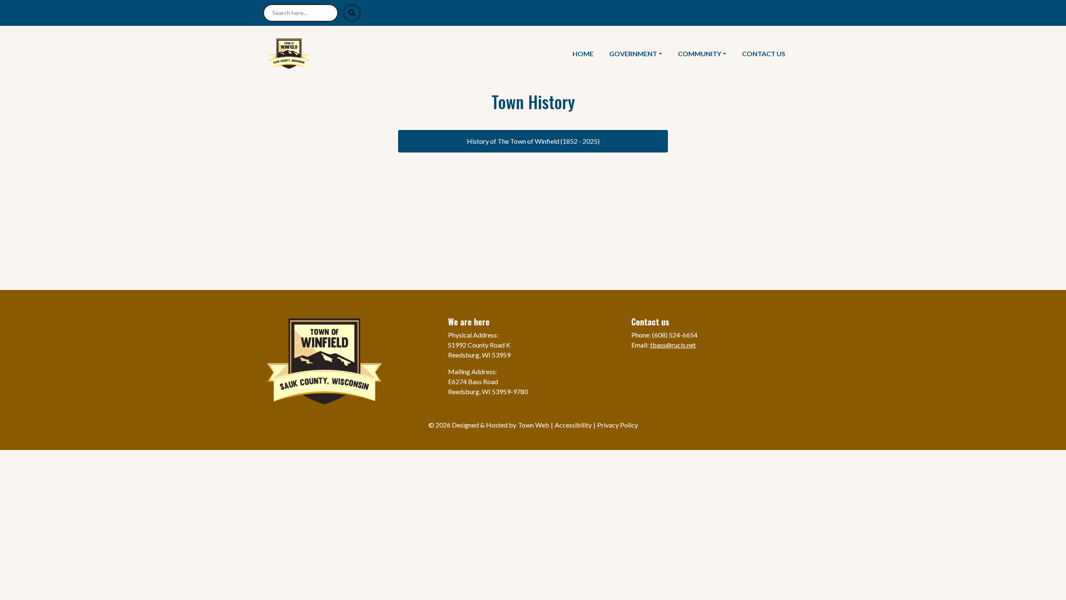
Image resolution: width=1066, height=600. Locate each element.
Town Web (533, 425)
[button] (640, 53)
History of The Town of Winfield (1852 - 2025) (533, 141)
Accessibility (573, 425)
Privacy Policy (617, 425)
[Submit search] (352, 13)
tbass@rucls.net (673, 345)
